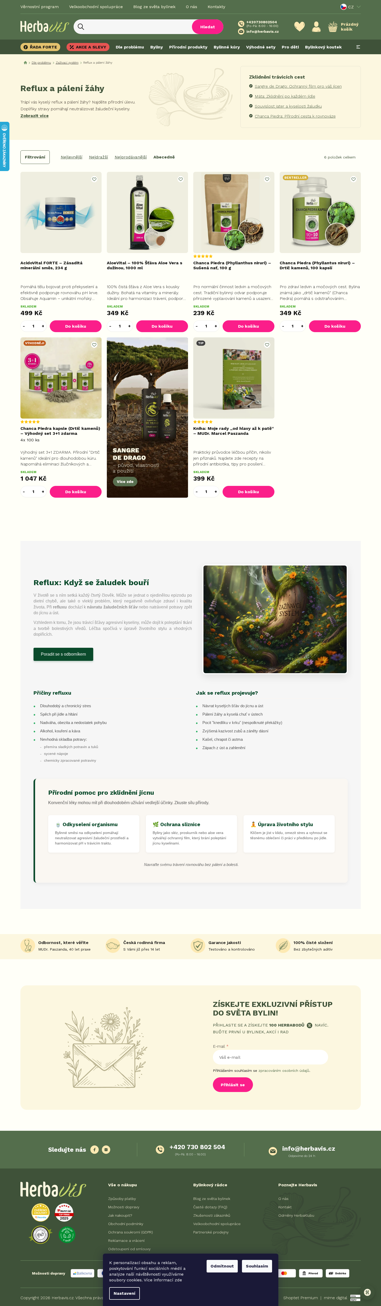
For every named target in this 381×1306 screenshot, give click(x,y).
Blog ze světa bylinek (154, 6)
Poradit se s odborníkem (63, 654)
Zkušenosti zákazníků (211, 1215)
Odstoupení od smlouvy (129, 1249)
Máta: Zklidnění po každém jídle (285, 96)
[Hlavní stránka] (25, 63)
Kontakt (285, 1207)
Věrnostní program (39, 6)
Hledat (207, 26)
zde (178, 1279)
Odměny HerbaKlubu (296, 1215)
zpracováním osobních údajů (283, 1070)
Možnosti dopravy (123, 1207)
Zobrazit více (34, 115)
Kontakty (216, 6)
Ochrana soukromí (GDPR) (130, 1232)
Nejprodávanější (131, 157)
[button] (43, 326)
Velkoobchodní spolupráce (96, 6)
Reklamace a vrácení (126, 1240)
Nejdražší (98, 157)
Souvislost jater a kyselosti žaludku (288, 106)
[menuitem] (41, 47)
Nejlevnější (71, 157)
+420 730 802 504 (197, 1147)
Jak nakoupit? (120, 1215)
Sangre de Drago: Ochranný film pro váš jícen (298, 86)
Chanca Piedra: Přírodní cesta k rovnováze (295, 116)
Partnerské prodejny (211, 1232)
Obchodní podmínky (125, 1224)
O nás (191, 6)
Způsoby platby (122, 1199)
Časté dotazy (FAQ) (210, 1207)
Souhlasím (257, 1266)
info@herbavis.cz (308, 1148)
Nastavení (124, 1293)
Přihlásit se (233, 1084)
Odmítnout (222, 1266)
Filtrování (35, 157)
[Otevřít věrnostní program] (367, 1292)
